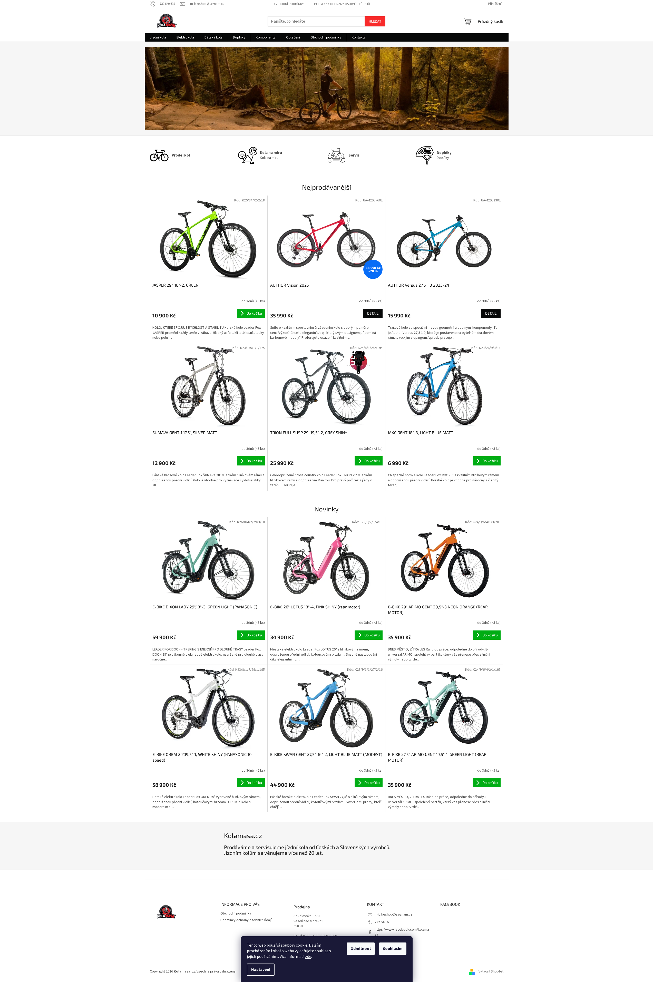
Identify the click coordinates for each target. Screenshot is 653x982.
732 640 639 (383, 922)
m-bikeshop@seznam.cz (393, 914)
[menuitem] (158, 37)
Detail (372, 313)
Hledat (375, 21)
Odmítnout (360, 948)
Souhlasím (393, 948)
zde (308, 956)
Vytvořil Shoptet (491, 971)
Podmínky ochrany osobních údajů (342, 4)
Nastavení (260, 970)
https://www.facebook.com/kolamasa (402, 932)
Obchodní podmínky (288, 4)
